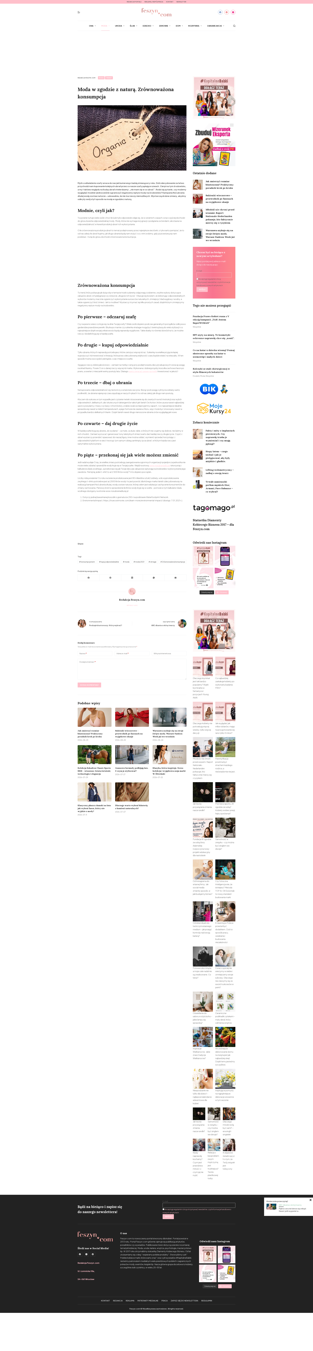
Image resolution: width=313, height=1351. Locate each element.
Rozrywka (193, 26)
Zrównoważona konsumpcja (172, 562)
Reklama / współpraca (154, 2)
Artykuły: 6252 (132, 605)
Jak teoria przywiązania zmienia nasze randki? (202, 807)
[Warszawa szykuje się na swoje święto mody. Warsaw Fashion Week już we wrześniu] (169, 717)
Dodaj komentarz (87, 662)
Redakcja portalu (134, 2)
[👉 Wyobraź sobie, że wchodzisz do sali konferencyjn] (225, 578)
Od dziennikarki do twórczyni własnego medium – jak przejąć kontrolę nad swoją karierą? (202, 929)
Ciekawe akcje (214, 26)
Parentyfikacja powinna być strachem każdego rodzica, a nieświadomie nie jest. (225, 765)
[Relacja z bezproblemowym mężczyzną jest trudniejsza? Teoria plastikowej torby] (214, 1145)
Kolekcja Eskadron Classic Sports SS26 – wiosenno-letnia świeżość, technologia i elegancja (94, 771)
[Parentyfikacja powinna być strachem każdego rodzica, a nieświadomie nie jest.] (225, 747)
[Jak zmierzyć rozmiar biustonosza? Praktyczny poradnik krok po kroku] (95, 717)
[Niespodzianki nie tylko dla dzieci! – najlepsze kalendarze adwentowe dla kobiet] (203, 1079)
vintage (152, 562)
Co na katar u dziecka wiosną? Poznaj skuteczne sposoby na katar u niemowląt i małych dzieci (214, 353)
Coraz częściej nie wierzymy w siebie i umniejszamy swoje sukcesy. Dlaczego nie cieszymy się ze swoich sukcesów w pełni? (224, 978)
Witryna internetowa (162, 653)
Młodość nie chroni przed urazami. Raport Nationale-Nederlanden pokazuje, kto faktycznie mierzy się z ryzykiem (220, 216)
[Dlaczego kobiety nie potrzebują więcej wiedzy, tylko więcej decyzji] (203, 712)
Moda (104, 26)
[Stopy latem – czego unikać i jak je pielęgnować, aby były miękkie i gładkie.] (198, 455)
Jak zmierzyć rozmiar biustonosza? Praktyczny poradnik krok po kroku (90, 733)
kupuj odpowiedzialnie (109, 562)
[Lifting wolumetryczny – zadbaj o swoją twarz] (198, 472)
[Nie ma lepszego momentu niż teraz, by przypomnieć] (203, 578)
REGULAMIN (206, 1300)
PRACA (164, 1300)
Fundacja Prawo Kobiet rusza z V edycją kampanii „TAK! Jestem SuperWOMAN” (211, 319)
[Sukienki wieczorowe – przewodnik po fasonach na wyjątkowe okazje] (132, 717)
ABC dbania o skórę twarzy (290, 1205)
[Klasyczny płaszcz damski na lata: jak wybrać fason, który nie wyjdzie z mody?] (95, 791)
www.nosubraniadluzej (159, 465)
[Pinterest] (226, 12)
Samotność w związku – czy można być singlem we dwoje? (213, 1128)
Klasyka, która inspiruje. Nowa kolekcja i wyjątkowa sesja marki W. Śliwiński (169, 771)
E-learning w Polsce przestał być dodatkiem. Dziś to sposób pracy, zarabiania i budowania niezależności (224, 933)
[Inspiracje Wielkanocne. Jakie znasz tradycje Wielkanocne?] (203, 1037)
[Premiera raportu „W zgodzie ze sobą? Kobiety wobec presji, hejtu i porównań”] (225, 792)
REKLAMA (130, 1300)
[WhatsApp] (154, 578)
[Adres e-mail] (175, 578)
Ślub (132, 26)
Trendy (109, 78)
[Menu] (79, 12)
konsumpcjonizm (87, 562)
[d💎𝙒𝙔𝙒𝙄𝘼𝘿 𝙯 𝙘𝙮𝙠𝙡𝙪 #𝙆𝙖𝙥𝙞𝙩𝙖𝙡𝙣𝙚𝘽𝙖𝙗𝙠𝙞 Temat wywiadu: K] (203, 556)
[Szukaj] (234, 26)
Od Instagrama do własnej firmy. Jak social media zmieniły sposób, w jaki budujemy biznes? (202, 887)
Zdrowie (163, 26)
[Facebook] (220, 12)
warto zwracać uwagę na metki (143, 371)
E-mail (199, 271)
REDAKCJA (118, 1300)
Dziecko (147, 26)
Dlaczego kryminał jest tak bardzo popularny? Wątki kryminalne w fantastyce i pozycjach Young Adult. (201, 688)
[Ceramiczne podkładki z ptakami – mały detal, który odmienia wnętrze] (225, 1002)
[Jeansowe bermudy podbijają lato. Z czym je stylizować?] (132, 754)
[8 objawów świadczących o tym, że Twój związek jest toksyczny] (229, 1145)
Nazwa (83, 653)
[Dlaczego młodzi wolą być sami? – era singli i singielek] (229, 1113)
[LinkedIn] (132, 578)
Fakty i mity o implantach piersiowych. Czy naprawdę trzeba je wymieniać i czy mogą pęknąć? (220, 437)
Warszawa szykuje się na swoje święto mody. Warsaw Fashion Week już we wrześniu (168, 733)
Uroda (118, 26)
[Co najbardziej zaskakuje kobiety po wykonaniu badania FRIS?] (225, 667)
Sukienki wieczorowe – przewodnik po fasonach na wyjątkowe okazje (129, 733)
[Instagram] (233, 12)
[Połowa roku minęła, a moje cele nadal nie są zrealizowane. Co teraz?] (203, 956)
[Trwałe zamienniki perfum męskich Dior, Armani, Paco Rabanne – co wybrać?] (198, 485)
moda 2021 (139, 562)
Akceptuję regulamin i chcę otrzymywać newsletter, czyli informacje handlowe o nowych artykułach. (213, 282)
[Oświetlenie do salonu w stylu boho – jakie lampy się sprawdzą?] (203, 1002)
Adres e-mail (123, 653)
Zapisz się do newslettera (184, 1300)
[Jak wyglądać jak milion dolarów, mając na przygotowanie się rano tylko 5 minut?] (225, 712)
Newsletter (181, 2)
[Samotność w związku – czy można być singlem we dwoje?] (225, 828)
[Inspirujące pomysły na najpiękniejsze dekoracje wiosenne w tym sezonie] (225, 1079)
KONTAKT (105, 1300)
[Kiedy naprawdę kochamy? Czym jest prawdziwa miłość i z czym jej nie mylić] (199, 1145)
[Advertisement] (153, 50)
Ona (91, 26)
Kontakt (169, 2)
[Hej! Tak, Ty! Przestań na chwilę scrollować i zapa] (225, 556)
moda (126, 562)
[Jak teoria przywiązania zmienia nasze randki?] (203, 792)
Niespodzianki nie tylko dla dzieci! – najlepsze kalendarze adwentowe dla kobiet (202, 1097)
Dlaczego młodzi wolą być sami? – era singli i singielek (228, 1128)
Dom (178, 26)
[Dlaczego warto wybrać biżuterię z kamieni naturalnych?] (132, 791)
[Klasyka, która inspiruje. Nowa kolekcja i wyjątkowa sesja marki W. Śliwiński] (169, 754)
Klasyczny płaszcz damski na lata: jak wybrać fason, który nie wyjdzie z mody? (94, 808)
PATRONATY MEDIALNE (147, 1300)
